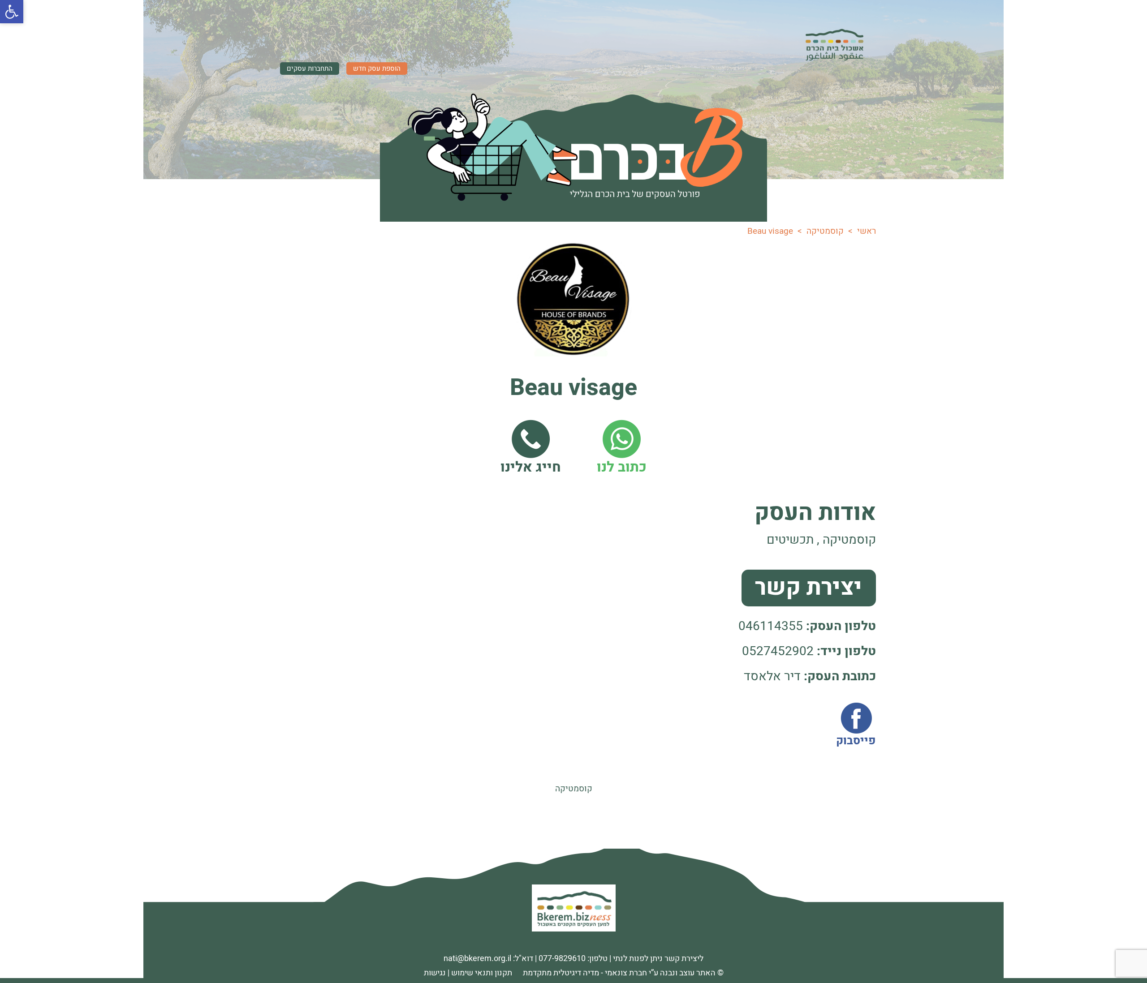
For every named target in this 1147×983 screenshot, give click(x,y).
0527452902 (778, 651)
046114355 (770, 626)
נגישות (435, 973)
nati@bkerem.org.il (477, 959)
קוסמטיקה (573, 788)
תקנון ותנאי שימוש (481, 973)
